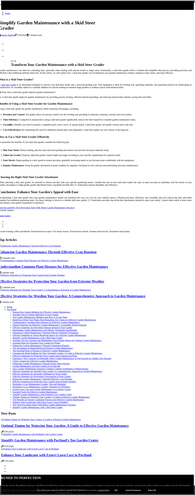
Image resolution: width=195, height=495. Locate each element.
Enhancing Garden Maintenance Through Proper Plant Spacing (41, 363)
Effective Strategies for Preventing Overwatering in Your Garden (42, 376)
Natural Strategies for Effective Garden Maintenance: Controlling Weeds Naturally (50, 325)
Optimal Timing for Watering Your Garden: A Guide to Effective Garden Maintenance (51, 397)
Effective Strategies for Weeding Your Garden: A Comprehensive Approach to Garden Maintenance (57, 371)
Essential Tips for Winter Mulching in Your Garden (35, 314)
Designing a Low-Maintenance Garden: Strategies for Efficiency (42, 387)
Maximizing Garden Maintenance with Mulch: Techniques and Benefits (45, 330)
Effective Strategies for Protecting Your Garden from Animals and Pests (45, 356)
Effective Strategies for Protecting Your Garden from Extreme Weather (44, 381)
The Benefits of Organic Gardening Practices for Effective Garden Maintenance (48, 399)
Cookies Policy (104, 490)
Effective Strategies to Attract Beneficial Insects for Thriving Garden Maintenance (49, 335)
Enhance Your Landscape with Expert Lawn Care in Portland (40, 402)
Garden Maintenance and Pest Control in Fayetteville (36, 366)
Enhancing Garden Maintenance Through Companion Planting (41, 345)
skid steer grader (8, 85)
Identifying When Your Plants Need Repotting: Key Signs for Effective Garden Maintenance (54, 320)
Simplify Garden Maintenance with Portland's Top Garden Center (42, 394)
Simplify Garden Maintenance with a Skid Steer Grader (38, 338)
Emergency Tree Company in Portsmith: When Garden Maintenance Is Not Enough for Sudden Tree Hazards (62, 358)
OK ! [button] (116, 490)
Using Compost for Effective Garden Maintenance (35, 361)
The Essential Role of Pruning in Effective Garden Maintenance (41, 351)
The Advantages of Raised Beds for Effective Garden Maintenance (43, 348)
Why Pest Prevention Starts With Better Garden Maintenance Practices (44, 405)
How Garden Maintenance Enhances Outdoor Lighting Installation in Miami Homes (50, 369)
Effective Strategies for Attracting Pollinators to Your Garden (40, 374)
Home (7, 13)
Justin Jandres (8, 35)
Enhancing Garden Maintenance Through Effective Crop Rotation (42, 379)
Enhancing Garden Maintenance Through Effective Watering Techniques (45, 332)
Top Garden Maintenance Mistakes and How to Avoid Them (40, 317)
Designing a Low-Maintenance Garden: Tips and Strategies (39, 384)
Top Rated (11, 309)
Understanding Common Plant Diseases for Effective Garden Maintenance (46, 322)
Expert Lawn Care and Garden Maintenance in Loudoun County (42, 389)
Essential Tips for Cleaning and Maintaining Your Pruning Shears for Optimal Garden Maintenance (57, 340)
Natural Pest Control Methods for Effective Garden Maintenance (42, 312)
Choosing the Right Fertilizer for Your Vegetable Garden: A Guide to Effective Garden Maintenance (57, 353)
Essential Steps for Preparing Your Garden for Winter (36, 343)
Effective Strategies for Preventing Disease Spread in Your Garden (42, 327)
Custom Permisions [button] (133, 490)
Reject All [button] (152, 490)
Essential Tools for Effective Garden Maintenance (35, 392)
